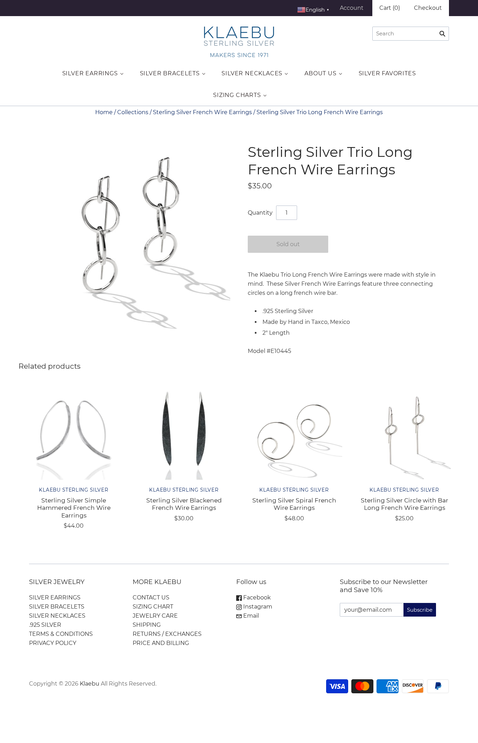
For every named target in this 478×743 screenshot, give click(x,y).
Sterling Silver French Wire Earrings (202, 112)
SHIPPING (147, 625)
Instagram (257, 606)
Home (104, 112)
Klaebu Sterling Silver (73, 490)
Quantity (260, 212)
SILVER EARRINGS (90, 73)
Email (250, 615)
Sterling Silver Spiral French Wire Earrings (294, 504)
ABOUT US (320, 73)
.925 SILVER (45, 625)
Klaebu (89, 683)
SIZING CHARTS (237, 95)
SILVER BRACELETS (170, 73)
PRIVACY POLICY (52, 643)
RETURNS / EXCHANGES (167, 634)
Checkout (428, 8)
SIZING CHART (153, 606)
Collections (132, 112)
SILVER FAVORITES (387, 73)
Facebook (256, 597)
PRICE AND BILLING (161, 643)
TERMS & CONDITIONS (61, 634)
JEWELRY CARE (155, 615)
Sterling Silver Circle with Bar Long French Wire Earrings (404, 504)
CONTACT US (151, 597)
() (389, 8)
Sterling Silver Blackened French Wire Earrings (184, 504)
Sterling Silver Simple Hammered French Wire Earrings (74, 508)
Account (352, 8)
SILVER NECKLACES (252, 73)
